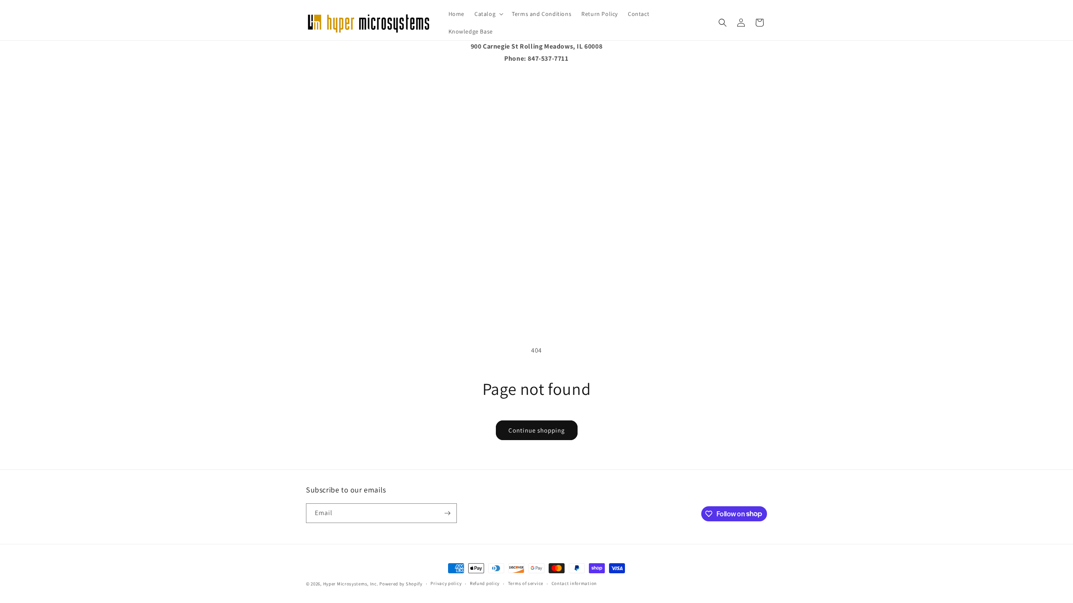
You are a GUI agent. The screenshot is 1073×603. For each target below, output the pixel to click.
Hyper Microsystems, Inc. (350, 584)
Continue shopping (536, 430)
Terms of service (525, 583)
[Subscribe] (447, 513)
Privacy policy (445, 583)
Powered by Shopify (400, 584)
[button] (488, 14)
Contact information (574, 583)
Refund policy (485, 583)
